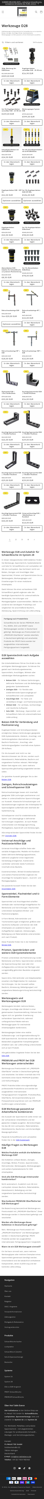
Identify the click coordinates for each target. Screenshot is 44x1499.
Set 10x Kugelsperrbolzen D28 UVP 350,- (31, 191)
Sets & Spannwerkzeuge (14, 1357)
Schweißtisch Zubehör (13, 1352)
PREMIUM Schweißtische (14, 1397)
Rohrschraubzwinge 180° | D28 (31, 352)
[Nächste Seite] (34, 539)
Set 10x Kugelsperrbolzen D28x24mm (31, 228)
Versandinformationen (13, 1312)
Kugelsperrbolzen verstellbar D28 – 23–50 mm (32, 69)
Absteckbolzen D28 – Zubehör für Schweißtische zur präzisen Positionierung (11, 270)
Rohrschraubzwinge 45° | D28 (31, 311)
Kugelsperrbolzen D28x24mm (8, 228)
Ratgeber (8, 1301)
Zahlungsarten (10, 1317)
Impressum (31, 1494)
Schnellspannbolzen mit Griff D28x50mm (10, 150)
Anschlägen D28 (8, 889)
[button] (2, 11)
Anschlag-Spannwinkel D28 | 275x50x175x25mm (11, 514)
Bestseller (9, 1362)
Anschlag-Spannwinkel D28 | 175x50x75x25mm (11, 433)
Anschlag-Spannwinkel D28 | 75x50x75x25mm (32, 392)
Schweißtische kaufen (13, 1342)
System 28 (9, 1382)
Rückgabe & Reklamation (14, 1322)
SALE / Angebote (11, 1307)
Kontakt (7, 1296)
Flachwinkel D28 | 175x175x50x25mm (8, 392)
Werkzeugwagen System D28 (31, 110)
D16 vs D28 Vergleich (13, 1387)
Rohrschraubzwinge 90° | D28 (11, 352)
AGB (27, 1490)
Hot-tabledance (13, 1487)
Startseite (8, 1286)
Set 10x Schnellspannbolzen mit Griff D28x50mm (32, 150)
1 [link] (9, 540)
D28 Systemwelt (22, 1140)
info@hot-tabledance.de (21, 1456)
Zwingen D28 (10, 836)
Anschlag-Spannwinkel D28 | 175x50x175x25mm (32, 433)
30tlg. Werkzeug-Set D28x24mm (9, 69)
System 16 (9, 1377)
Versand (33, 1490)
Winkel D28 (6, 945)
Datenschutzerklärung (17, 1490)
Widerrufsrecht (37, 1487)
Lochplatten (9, 1347)
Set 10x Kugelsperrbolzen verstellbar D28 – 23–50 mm (11, 110)
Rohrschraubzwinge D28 (10, 310)
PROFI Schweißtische (13, 1392)
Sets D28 (5, 1056)
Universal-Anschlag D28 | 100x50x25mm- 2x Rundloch (31, 515)
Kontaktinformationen (18, 1494)
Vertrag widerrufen (12, 1327)
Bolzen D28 (6, 779)
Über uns (8, 1291)
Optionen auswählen (12, 200)
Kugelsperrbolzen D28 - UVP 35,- (12, 191)
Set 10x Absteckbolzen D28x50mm (30, 269)
